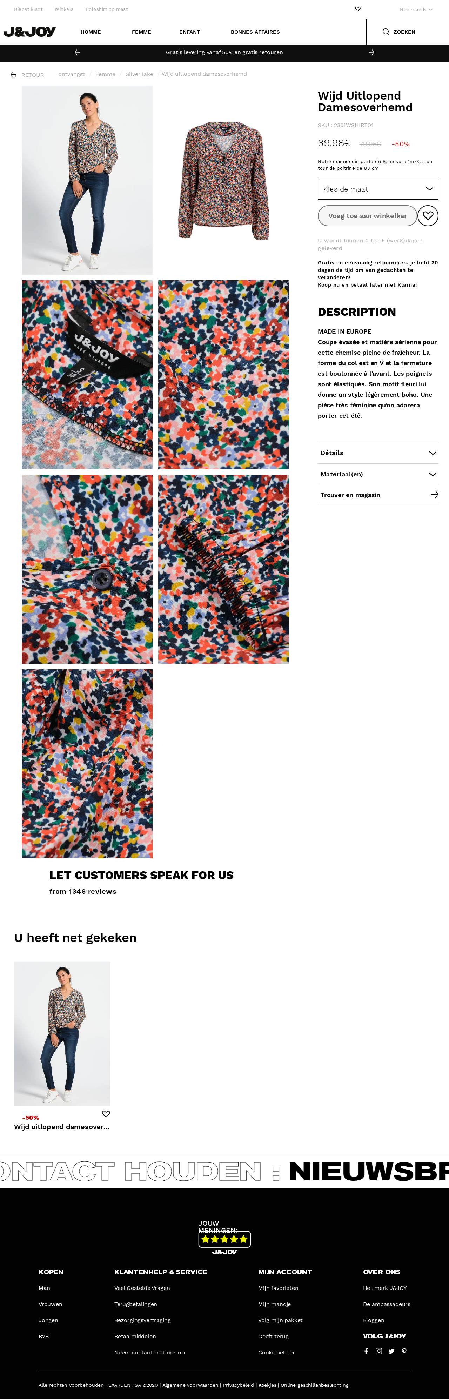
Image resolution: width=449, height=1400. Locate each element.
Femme (141, 32)
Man (44, 1288)
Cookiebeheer (276, 1352)
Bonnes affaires (255, 32)
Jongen (48, 1320)
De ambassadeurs (386, 1304)
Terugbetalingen (135, 1304)
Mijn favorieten (278, 1288)
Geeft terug (273, 1336)
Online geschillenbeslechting (315, 1384)
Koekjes (267, 1384)
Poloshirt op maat (107, 9)
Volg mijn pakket (280, 1320)
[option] (224, 52)
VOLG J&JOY (384, 1336)
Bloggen (373, 1320)
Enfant (189, 32)
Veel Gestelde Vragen (142, 1288)
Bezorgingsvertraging (142, 1320)
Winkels (64, 9)
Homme (91, 32)
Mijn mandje (274, 1304)
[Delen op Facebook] (366, 1350)
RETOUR (32, 75)
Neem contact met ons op (149, 1352)
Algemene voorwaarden (190, 1384)
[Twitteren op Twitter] (391, 1350)
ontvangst (71, 74)
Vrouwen (50, 1304)
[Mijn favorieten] (358, 9)
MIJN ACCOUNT (285, 1272)
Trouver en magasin (350, 494)
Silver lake (139, 74)
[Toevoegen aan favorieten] (427, 215)
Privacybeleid (238, 1384)
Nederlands (414, 9)
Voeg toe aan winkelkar (367, 216)
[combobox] (378, 189)
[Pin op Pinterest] (404, 1350)
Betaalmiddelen (135, 1336)
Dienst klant (28, 9)
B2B (43, 1336)
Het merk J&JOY (385, 1288)
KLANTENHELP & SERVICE (160, 1272)
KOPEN (51, 1272)
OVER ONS (382, 1272)
